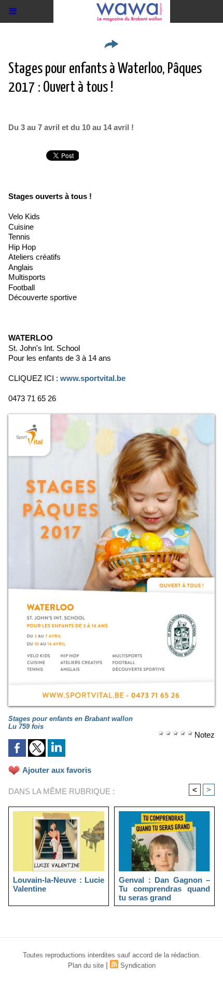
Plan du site (86, 965)
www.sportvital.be (93, 378)
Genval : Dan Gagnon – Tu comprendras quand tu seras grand (164, 888)
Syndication (138, 965)
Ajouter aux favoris (56, 770)
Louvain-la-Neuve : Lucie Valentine (58, 884)
